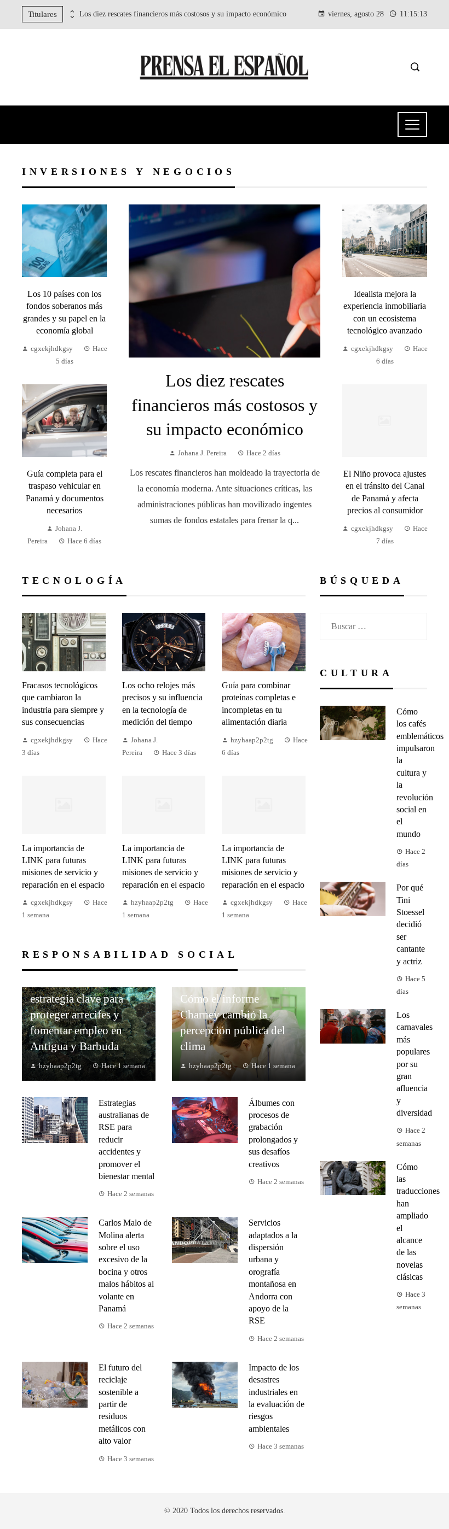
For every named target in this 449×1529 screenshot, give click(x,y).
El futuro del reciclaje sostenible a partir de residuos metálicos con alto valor (122, 1404)
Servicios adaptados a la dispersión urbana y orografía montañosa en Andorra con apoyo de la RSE (273, 1271)
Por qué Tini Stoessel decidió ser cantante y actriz (410, 924)
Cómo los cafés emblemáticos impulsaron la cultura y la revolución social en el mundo (420, 773)
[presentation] (71, 11)
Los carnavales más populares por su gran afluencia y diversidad (414, 1063)
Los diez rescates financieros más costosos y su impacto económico (182, 14)
